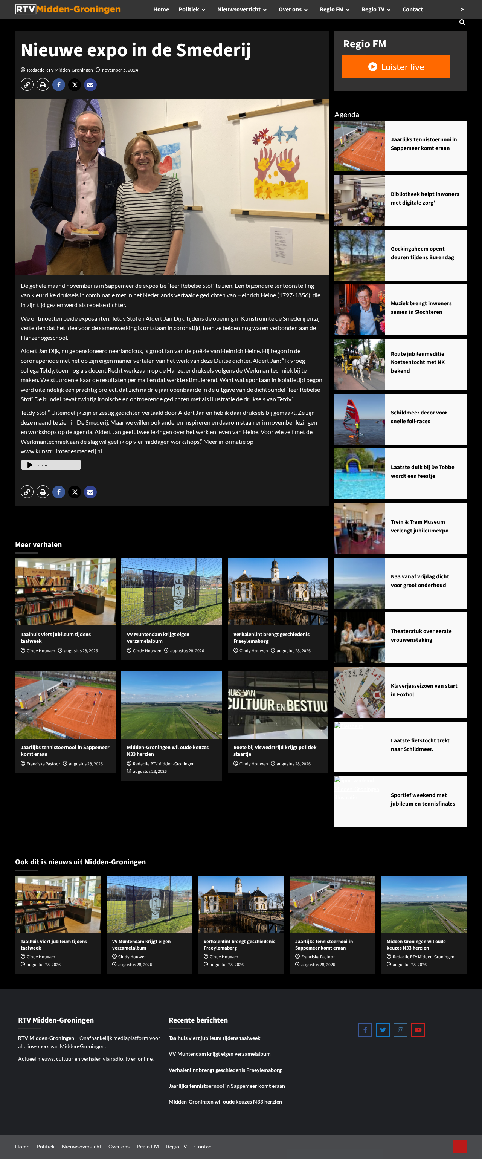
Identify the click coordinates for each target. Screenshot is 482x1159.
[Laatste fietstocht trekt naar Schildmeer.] (359, 747)
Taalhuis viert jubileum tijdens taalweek (56, 638)
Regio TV (373, 9)
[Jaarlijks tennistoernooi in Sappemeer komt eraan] (65, 705)
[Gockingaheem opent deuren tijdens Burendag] (359, 255)
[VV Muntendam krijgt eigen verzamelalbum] (171, 591)
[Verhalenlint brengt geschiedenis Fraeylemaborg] (278, 591)
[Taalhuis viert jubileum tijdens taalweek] (65, 591)
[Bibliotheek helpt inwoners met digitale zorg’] (359, 200)
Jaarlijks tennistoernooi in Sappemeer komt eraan (65, 751)
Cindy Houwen (41, 651)
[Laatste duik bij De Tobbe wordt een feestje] (359, 473)
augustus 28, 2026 (81, 651)
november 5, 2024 (120, 70)
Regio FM (331, 9)
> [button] (462, 9)
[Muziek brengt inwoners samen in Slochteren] (359, 309)
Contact (413, 9)
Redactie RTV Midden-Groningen (60, 70)
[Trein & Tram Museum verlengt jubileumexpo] (359, 528)
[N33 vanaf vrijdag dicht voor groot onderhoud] (359, 583)
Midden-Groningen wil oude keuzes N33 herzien (168, 751)
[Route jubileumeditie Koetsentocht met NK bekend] (359, 364)
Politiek (188, 9)
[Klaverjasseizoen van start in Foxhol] (359, 692)
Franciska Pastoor (43, 764)
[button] (27, 84)
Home (161, 9)
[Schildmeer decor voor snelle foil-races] (359, 419)
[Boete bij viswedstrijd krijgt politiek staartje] (278, 705)
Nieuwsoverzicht (239, 9)
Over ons (290, 9)
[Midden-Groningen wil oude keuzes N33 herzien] (171, 705)
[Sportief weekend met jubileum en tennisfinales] (359, 801)
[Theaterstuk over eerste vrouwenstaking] (359, 637)
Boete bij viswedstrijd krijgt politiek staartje (275, 751)
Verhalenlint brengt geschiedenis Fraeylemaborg (271, 638)
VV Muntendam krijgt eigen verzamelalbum (158, 638)
